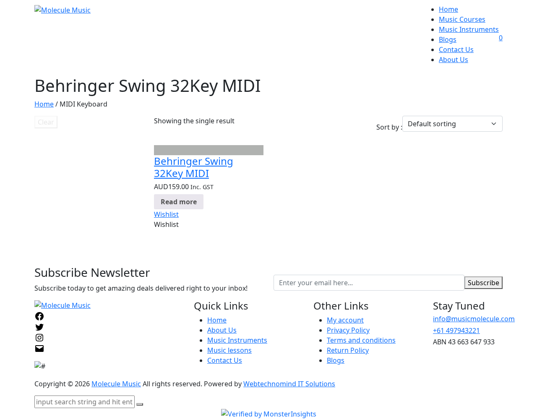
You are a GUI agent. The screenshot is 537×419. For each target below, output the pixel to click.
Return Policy (348, 350)
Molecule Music (116, 383)
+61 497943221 (456, 330)
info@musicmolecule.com (474, 318)
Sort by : (389, 127)
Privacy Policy (348, 330)
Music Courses (462, 19)
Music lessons (229, 350)
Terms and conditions (361, 340)
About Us (453, 59)
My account (345, 320)
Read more (179, 201)
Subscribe (483, 282)
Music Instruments (469, 29)
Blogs (447, 39)
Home (448, 9)
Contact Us (456, 49)
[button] (166, 214)
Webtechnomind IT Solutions (289, 383)
